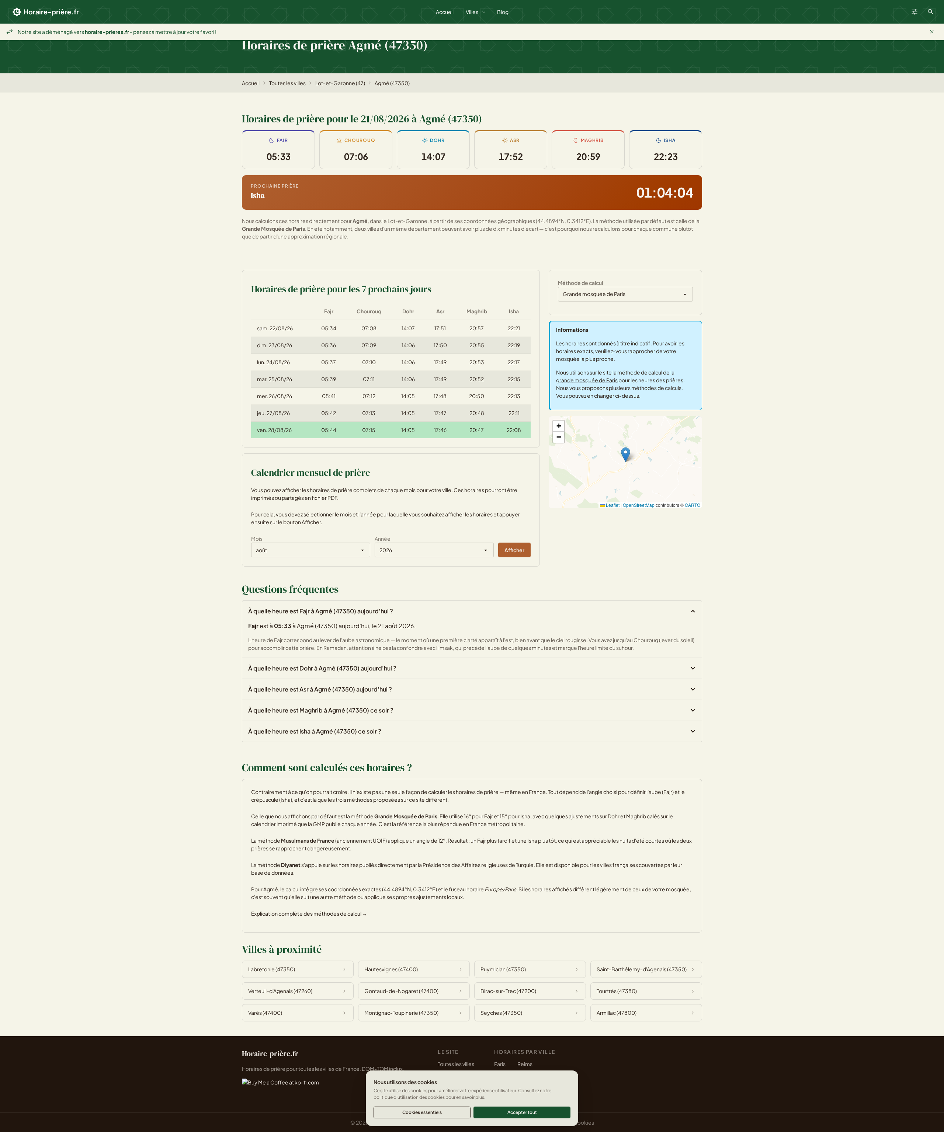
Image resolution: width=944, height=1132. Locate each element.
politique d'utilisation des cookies (409, 1097)
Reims (524, 1063)
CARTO (692, 505)
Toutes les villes (287, 83)
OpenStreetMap (639, 505)
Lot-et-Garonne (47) (340, 83)
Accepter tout (522, 1112)
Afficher (514, 550)
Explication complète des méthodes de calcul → (309, 913)
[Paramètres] (914, 11)
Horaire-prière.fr (51, 11)
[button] (625, 454)
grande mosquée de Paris (587, 380)
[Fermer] (932, 31)
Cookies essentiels (422, 1112)
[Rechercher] (930, 11)
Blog (503, 11)
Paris (500, 1063)
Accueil (445, 11)
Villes (472, 11)
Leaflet (612, 505)
